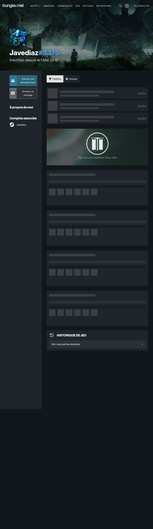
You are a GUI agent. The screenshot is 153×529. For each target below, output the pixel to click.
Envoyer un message (28, 93)
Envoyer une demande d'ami (27, 81)
